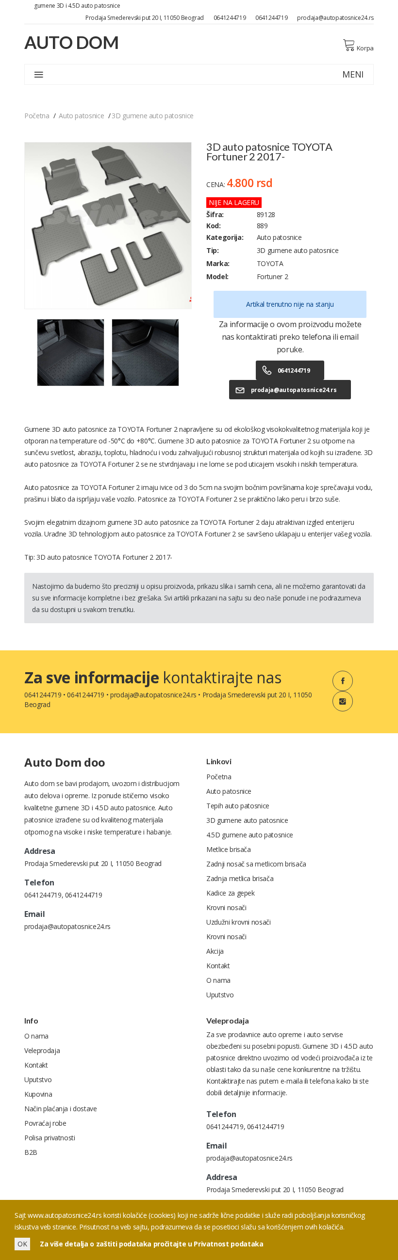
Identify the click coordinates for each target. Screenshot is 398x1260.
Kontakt (218, 965)
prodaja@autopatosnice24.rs (335, 18)
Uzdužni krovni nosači (238, 922)
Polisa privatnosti (49, 1137)
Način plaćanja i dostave (60, 1108)
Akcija (215, 951)
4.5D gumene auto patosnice (249, 834)
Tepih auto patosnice (237, 805)
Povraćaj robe (45, 1123)
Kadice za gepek (230, 893)
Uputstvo (219, 994)
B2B (30, 1152)
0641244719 (230, 18)
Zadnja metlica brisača (239, 878)
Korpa (365, 48)
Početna (37, 115)
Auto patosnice (81, 115)
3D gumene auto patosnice (153, 115)
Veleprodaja (42, 1050)
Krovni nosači (226, 907)
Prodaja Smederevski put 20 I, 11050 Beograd (144, 18)
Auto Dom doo (64, 762)
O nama (218, 980)
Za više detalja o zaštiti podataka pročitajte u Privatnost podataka (152, 1243)
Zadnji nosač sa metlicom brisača (256, 863)
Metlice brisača (228, 849)
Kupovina (38, 1094)
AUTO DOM (71, 42)
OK (22, 1243)
